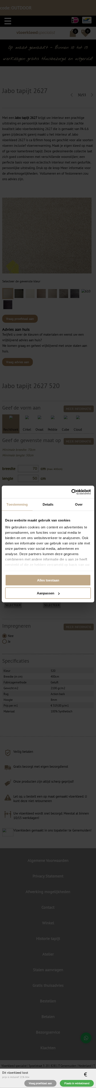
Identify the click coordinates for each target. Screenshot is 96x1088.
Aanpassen (45, 593)
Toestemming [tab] (17, 504)
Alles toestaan (48, 580)
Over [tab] (79, 504)
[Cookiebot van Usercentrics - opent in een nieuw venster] (71, 492)
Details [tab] (48, 504)
